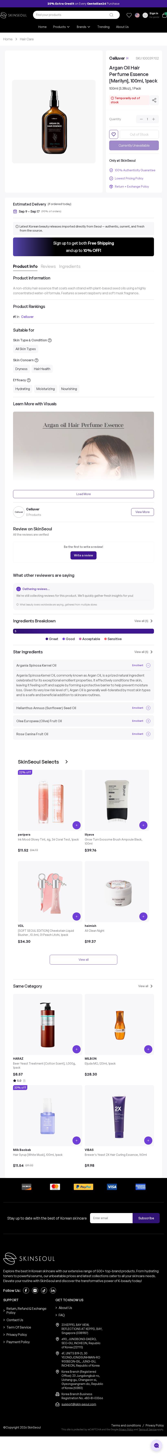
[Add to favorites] (113, 134)
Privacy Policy (126, 1429)
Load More (83, 494)
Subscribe (146, 1218)
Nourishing (69, 389)
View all (84, 959)
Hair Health (42, 369)
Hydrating (22, 389)
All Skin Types (25, 349)
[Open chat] (156, 1445)
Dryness (21, 369)
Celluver (27, 317)
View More (142, 512)
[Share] (154, 100)
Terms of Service (148, 1429)
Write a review (83, 555)
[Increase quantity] (154, 119)
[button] (83, 246)
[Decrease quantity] (141, 119)
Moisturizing (45, 389)
